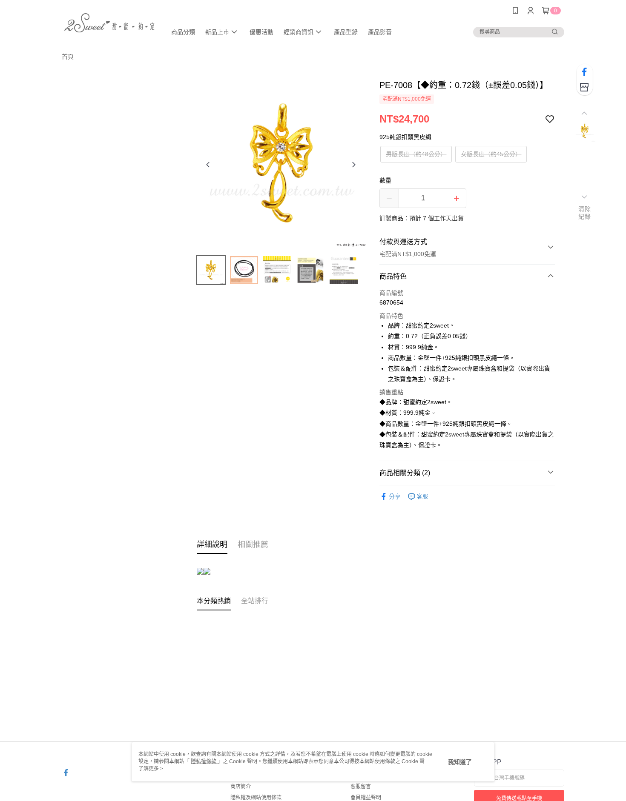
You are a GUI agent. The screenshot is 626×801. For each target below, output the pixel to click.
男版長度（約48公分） (416, 154)
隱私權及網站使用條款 (255, 798)
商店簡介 (240, 787)
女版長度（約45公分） (491, 154)
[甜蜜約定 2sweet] (109, 22)
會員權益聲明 (365, 798)
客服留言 (360, 787)
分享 (395, 496)
